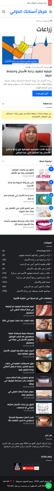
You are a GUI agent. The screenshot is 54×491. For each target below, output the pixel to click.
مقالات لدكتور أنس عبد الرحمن (37, 286)
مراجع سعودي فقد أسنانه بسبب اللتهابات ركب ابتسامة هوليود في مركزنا (19, 381)
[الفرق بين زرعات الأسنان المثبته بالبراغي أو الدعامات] (44, 408)
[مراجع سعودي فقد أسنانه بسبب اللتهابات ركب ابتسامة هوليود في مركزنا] (44, 381)
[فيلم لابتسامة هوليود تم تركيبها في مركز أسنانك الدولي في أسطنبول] (44, 310)
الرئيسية (46, 21)
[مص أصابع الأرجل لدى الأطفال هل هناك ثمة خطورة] (44, 212)
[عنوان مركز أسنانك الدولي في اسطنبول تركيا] (44, 395)
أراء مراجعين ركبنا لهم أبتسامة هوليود (34, 255)
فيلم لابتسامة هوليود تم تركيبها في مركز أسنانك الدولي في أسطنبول (19, 310)
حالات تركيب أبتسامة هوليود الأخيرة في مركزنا (30, 273)
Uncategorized (43, 251)
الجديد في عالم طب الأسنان (38, 268)
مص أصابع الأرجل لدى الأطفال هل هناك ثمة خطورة (19, 209)
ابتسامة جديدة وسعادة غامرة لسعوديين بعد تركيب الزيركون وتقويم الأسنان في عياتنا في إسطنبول (21, 338)
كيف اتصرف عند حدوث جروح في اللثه (18, 320)
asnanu (47, 67)
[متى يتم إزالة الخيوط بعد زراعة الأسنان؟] (44, 186)
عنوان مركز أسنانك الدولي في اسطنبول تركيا (21, 393)
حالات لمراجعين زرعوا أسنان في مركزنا (33, 277)
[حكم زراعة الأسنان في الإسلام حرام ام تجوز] (44, 199)
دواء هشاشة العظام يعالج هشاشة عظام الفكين (28, 3)
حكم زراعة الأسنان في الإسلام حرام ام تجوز (19, 197)
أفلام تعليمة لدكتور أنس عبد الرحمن (35, 264)
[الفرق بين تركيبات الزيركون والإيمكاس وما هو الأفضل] (44, 173)
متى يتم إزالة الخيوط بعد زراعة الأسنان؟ (21, 184)
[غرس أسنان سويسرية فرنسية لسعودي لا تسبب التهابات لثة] (44, 421)
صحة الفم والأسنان (42, 282)
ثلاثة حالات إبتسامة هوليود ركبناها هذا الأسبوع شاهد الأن (19, 222)
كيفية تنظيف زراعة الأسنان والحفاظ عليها (29, 73)
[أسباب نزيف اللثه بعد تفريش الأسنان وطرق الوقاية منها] (44, 354)
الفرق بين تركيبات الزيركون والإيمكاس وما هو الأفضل (22, 171)
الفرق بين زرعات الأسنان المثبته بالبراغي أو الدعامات (20, 406)
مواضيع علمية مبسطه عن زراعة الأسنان (33, 291)
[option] (27, 140)
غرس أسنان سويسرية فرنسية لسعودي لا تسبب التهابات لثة (21, 418)
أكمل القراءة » (42, 93)
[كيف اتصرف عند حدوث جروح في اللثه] (44, 324)
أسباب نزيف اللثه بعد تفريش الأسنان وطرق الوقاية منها (18, 352)
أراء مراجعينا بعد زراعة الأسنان (37, 259)
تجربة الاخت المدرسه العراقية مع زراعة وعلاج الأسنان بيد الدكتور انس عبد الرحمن (28, 151)
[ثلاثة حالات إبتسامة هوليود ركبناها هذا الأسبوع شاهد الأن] (44, 225)
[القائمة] (3, 12)
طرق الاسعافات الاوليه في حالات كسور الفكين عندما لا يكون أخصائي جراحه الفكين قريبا (18, 367)
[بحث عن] (50, 12)
